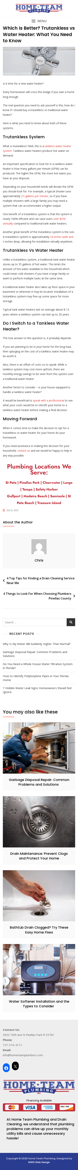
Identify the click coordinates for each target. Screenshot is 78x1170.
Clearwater (52, 482)
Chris (39, 560)
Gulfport (13, 496)
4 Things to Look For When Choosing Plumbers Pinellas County (37, 596)
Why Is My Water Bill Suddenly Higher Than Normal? (37, 644)
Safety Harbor (47, 489)
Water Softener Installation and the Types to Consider (39, 1003)
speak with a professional (48, 400)
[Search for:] (39, 622)
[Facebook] (6, 1067)
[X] (15, 1066)
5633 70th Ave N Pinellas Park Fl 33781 (28, 1035)
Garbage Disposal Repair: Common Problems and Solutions (35, 654)
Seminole (57, 496)
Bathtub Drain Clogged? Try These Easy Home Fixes (39, 929)
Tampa (28, 489)
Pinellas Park (30, 482)
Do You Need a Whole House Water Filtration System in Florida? (38, 666)
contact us (23, 450)
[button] (39, 21)
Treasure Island (49, 502)
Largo (68, 482)
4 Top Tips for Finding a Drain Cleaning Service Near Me (41, 580)
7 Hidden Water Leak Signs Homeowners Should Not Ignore (37, 690)
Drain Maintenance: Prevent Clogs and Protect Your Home (39, 856)
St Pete (10, 482)
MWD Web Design (39, 1162)
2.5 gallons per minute (34, 196)
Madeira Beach (35, 496)
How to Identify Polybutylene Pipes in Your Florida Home (36, 678)
